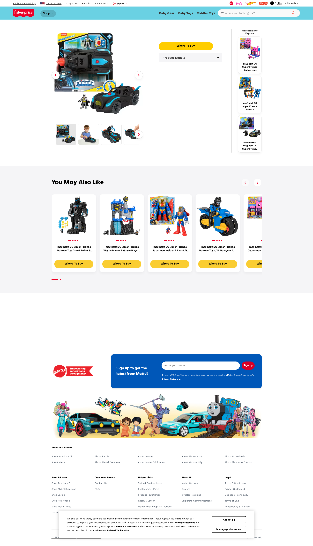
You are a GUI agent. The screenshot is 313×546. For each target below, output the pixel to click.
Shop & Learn (59, 478)
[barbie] (239, 3)
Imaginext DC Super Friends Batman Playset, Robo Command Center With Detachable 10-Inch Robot (250, 106)
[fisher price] (263, 3)
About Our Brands (62, 448)
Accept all (229, 519)
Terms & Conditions (126, 526)
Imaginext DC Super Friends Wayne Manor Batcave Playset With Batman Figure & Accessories (121, 248)
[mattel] (231, 3)
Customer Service (105, 478)
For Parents (101, 3)
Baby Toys (185, 13)
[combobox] (259, 13)
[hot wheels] (251, 3)
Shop (47, 13)
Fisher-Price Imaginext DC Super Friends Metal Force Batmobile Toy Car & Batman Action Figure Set (249, 146)
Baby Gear (166, 13)
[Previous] (56, 75)
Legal (228, 478)
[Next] (139, 75)
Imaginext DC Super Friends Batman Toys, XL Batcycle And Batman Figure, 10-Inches (217, 248)
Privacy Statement (184, 522)
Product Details (174, 57)
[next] (257, 182)
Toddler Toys (206, 13)
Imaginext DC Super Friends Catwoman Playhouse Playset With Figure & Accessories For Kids (249, 67)
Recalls (86, 3)
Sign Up (248, 365)
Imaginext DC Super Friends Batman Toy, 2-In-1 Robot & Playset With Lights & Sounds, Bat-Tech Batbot (73, 248)
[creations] (276, 3)
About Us (186, 478)
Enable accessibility (24, 3)
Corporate (71, 3)
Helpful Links (145, 478)
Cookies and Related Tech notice (111, 530)
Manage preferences (228, 529)
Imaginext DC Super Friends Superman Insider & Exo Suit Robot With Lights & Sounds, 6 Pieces (169, 248)
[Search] (292, 12)
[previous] (245, 182)
